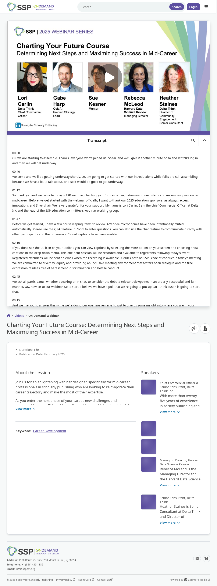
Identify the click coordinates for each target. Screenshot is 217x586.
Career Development (49, 431)
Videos (19, 316)
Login (193, 7)
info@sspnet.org (25, 569)
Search (177, 7)
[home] (8, 315)
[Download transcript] (205, 328)
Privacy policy (64, 580)
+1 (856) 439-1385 (32, 564)
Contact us (103, 580)
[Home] (34, 6)
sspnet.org (85, 580)
